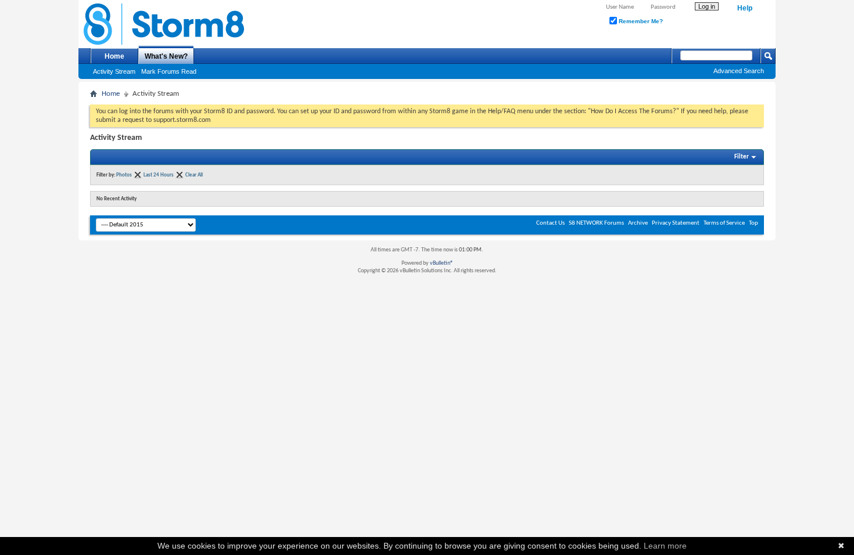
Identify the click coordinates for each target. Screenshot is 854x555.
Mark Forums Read (168, 71)
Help (744, 8)
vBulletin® (441, 263)
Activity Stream (114, 71)
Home (114, 56)
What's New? (166, 56)
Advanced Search (738, 70)
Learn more (665, 545)
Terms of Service (724, 223)
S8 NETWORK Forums (596, 223)
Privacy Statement (675, 223)
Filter (741, 157)
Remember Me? (640, 21)
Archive (638, 223)
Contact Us (550, 223)
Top (753, 223)
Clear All (194, 175)
